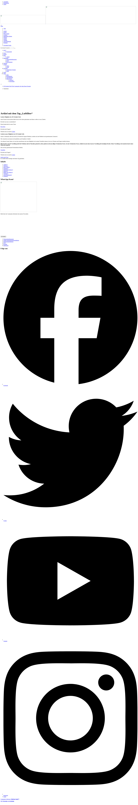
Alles (4, 28)
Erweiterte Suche (7, 45)
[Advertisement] (44, 101)
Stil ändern (3, 236)
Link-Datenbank (7, 41)
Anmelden (5, 1)
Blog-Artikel (6, 33)
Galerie (5, 39)
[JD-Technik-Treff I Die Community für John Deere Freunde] (68, 23)
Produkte (5, 42)
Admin (13, 131)
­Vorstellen (3, 150)
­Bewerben (3, 126)
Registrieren (6, 3)
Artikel (5, 31)
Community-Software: (10, 799)
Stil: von (7, 801)
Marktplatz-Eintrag (7, 36)
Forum (4, 32)
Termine (5, 40)
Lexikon (5, 35)
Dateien (5, 37)
